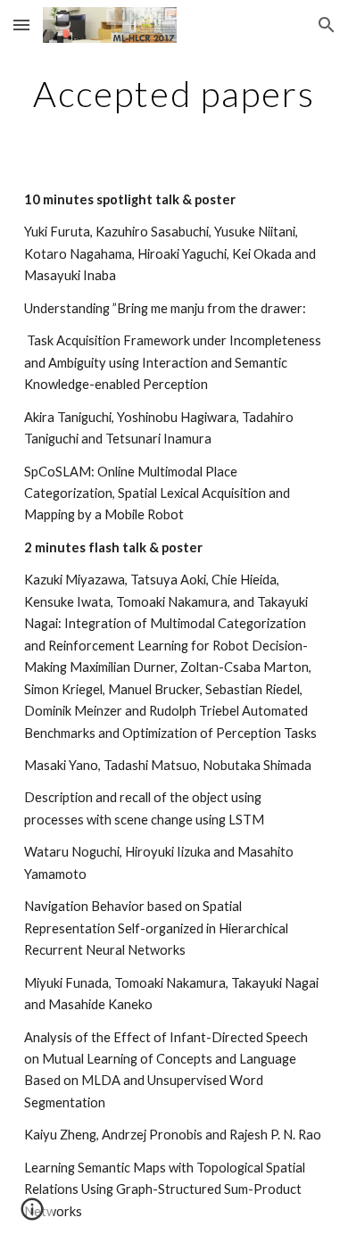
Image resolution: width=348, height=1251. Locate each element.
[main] (174, 93)
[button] (21, 24)
